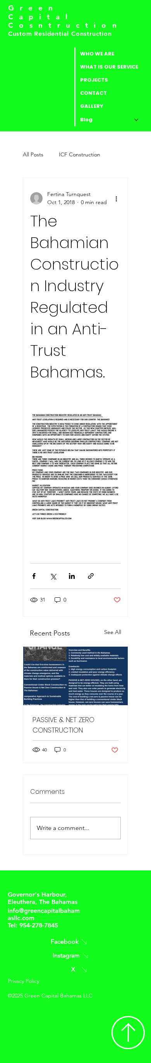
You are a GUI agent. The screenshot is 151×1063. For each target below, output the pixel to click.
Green (33, 7)
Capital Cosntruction (65, 21)
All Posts (33, 154)
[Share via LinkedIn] (72, 576)
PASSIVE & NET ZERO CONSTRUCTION (63, 725)
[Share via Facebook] (34, 576)
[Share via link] (90, 576)
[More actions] (116, 198)
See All (112, 632)
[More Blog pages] (136, 120)
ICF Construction (79, 154)
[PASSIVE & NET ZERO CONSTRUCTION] (75, 676)
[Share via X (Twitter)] (53, 576)
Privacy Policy (23, 980)
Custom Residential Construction (61, 33)
